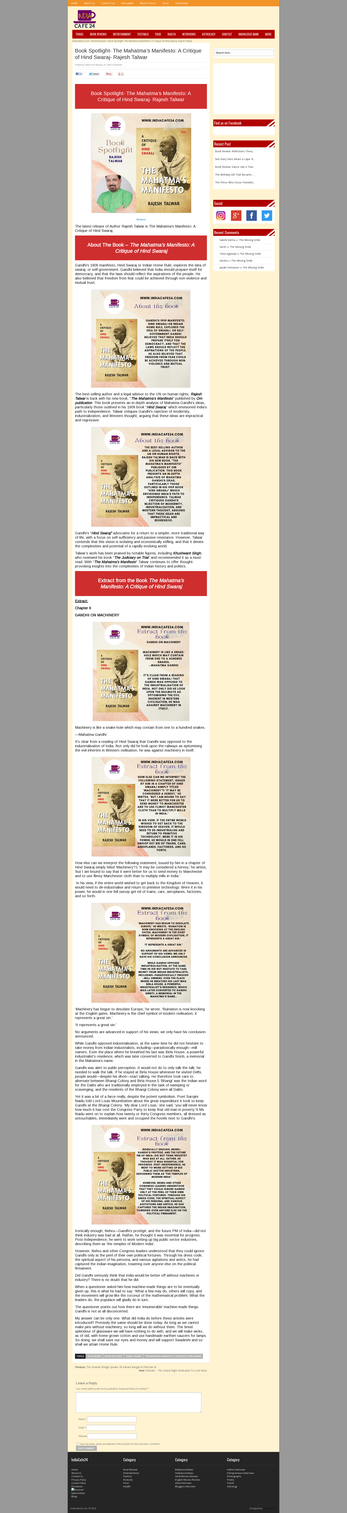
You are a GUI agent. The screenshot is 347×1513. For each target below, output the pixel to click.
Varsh (223, 247)
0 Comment (117, 65)
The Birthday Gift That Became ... (234, 162)
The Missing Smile (249, 240)
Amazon (141, 219)
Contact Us (108, 3)
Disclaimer (127, 3)
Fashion (127, 1476)
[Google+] (236, 220)
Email (82, 1427)
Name (83, 1419)
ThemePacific (270, 1508)
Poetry (230, 1479)
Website (83, 1436)
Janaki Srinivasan (229, 267)
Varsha (224, 260)
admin (88, 65)
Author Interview (236, 1469)
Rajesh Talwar (133, 1356)
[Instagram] (221, 220)
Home (74, 3)
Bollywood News (184, 1469)
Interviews (189, 34)
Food (158, 34)
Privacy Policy (148, 3)
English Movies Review (187, 1479)
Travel (79, 34)
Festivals (143, 34)
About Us (89, 3)
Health (172, 34)
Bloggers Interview (185, 1486)
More (268, 34)
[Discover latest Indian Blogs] (95, 1493)
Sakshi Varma (227, 240)
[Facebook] (251, 220)
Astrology (208, 34)
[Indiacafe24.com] (84, 19)
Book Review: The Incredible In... (234, 177)
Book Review (94, 1356)
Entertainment (122, 34)
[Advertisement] (209, 18)
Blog (166, 3)
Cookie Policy (78, 1483)
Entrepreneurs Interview (240, 1473)
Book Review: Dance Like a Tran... (235, 154)
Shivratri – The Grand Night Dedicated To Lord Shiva (173, 1370)
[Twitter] (267, 220)
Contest (227, 34)
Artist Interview (183, 1483)
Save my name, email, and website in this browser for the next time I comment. (120, 1443)
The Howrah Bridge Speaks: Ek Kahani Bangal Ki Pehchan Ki (115, 1367)
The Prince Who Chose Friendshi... (235, 169)
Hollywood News (184, 1473)
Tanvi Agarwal (228, 253)
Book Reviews (98, 34)
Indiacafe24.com (80, 41)
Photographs (234, 1476)
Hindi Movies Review (186, 1476)
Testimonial (182, 3)
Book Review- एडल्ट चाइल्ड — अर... (234, 185)
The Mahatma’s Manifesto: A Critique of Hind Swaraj (173, 1356)
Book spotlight (113, 1356)
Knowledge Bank (249, 34)
